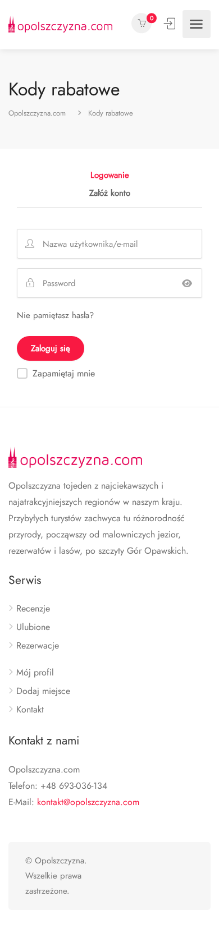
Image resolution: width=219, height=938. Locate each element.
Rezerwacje (37, 646)
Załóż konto (109, 194)
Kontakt (30, 710)
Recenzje (33, 609)
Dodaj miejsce (43, 691)
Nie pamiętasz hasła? (55, 315)
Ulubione (33, 627)
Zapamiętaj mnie (64, 373)
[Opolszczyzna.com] (60, 24)
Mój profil (35, 672)
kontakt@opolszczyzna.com (88, 802)
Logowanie (170, 24)
